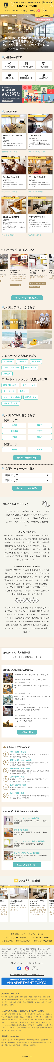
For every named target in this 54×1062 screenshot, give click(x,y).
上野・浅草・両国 (26, 997)
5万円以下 (22, 361)
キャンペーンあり (34, 1027)
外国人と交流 (30, 367)
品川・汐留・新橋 (41, 999)
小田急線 (25, 1045)
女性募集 (18, 1019)
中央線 (22, 1040)
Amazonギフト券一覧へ (27, 865)
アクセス (15, 11)
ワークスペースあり (11, 367)
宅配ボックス (30, 397)
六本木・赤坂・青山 (42, 1002)
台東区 (14, 437)
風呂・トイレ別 (29, 385)
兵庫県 (39, 449)
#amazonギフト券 (15, 285)
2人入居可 (36, 361)
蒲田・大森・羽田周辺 (25, 1002)
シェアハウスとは (36, 934)
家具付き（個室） (8, 1019)
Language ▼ (47, 2)
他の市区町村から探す (27, 457)
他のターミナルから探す (27, 488)
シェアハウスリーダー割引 (17, 1027)
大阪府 (14, 449)
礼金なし (23, 391)
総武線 (19, 1042)
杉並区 (39, 425)
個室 (12, 1030)
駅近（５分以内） (8, 1017)
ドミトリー (19, 1030)
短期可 (22, 1022)
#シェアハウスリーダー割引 (37, 283)
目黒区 (39, 437)
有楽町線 (33, 1045)
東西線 (16, 1040)
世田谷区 (14, 431)
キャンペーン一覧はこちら (27, 298)
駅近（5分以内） (10, 385)
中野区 (39, 431)
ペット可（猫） (13, 1022)
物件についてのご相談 (43, 941)
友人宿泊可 (7, 361)
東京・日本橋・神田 (11, 999)
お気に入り (34, 11)
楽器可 (41, 1019)
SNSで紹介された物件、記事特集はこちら (27, 975)
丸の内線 (30, 1040)
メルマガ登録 (7, 941)
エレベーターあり (10, 403)
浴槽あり (7, 374)
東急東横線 (11, 1042)
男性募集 (26, 1019)
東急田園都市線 (36, 1042)
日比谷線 (8, 1045)
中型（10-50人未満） (36, 1025)
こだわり (24, 11)
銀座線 (36, 1040)
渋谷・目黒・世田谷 (27, 999)
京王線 (10, 1040)
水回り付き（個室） (44, 1014)
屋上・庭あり (19, 1017)
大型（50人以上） (21, 1025)
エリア (7, 11)
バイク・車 (37, 1017)
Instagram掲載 (9, 1025)
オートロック (8, 391)
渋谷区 (14, 425)
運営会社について (18, 934)
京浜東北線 (44, 1040)
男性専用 (12, 1014)
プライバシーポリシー (40, 938)
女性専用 (5, 1014)
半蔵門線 (26, 1042)
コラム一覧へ (27, 732)
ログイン (46, 11)
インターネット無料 (11, 397)
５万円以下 (47, 1017)
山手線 (4, 1040)
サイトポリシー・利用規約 (16, 938)
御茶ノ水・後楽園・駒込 (10, 997)
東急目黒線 (16, 1045)
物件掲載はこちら (23, 941)
